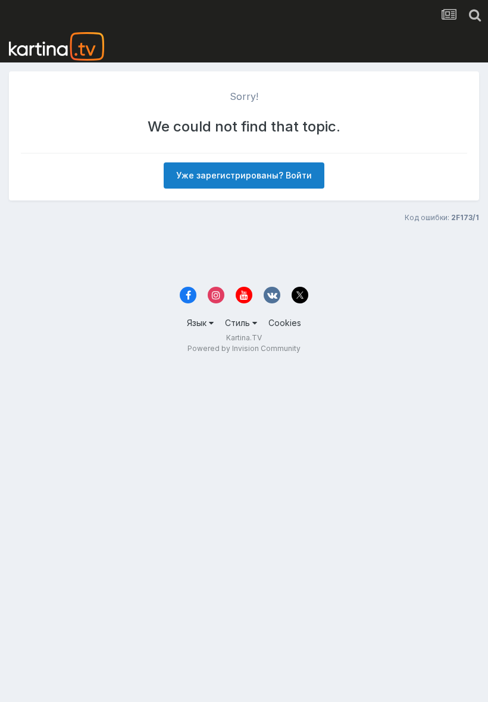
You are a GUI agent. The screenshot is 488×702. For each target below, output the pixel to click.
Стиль (238, 323)
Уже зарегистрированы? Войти (244, 175)
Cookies (284, 323)
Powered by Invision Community (244, 348)
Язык (198, 323)
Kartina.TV (244, 337)
